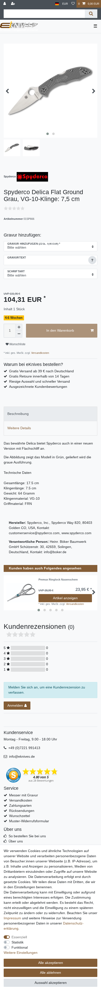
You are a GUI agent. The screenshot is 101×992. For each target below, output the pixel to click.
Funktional (20, 947)
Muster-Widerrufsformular (29, 821)
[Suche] (91, 13)
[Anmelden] (5, 4)
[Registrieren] (13, 4)
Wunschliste (17, 344)
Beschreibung (18, 414)
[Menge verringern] (18, 334)
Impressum (12, 918)
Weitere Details (19, 428)
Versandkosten (39, 352)
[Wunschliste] (73, 4)
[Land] (57, 4)
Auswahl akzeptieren (51, 983)
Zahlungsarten (20, 805)
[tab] (50, 414)
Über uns (16, 841)
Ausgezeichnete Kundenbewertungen (38, 387)
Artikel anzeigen (65, 598)
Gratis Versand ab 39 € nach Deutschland (41, 371)
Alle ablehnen (50, 973)
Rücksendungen (21, 811)
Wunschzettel (19, 816)
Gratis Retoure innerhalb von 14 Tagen (39, 376)
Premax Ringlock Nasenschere (58, 579)
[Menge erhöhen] (18, 327)
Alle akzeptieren (50, 963)
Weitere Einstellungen (21, 953)
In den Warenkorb (60, 330)
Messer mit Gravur (23, 795)
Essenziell (19, 937)
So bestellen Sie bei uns (27, 836)
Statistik (18, 942)
